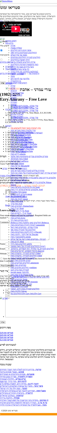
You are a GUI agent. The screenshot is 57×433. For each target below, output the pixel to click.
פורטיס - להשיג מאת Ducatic (22, 142)
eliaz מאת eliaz (17, 201)
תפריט (5, 298)
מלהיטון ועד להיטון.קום (20, 79)
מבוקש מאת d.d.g (18, 218)
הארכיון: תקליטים (18, 112)
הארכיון (8, 109)
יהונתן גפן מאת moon (19, 199)
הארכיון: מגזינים (17, 114)
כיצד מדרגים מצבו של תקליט (22, 67)
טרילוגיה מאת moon (19, 196)
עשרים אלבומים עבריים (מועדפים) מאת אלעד (29, 156)
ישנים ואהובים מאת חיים (21, 260)
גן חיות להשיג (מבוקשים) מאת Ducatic (26, 232)
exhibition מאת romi (19, 286)
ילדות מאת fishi (17, 149)
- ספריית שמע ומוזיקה (16, 376)
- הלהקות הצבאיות (13, 379)
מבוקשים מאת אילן (18, 265)
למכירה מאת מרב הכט (20, 270)
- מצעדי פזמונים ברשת (12, 372)
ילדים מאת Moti (17, 241)
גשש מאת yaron (17, 135)
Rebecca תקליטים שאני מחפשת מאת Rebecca (30, 222)
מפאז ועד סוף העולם (19, 55)
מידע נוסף (9, 43)
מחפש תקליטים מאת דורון (21, 244)
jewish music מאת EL (20, 272)
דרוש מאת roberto (18, 154)
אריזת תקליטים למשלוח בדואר (23, 62)
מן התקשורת (16, 81)
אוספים (14, 105)
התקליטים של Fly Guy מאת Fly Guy (26, 293)
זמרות (13, 86)
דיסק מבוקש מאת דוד (19, 220)
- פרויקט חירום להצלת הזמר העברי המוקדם (20, 369)
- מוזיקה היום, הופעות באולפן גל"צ (19, 384)
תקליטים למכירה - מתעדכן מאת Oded (26, 256)
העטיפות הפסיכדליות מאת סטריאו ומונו (27, 133)
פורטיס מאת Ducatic (19, 140)
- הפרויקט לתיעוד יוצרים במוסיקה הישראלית (23, 391)
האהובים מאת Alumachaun (22, 206)
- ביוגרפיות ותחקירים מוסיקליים (16, 393)
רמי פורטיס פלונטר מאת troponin (24, 282)
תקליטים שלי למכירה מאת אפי (23, 230)
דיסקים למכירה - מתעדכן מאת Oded (26, 253)
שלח (2, 322)
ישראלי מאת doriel (18, 152)
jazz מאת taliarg (17, 163)
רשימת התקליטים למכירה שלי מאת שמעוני (28, 246)
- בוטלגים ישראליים (12, 395)
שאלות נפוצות (16, 48)
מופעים (13, 97)
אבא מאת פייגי (17, 204)
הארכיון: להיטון (17, 121)
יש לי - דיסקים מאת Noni (21, 213)
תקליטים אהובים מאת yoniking (24, 267)
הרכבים (14, 90)
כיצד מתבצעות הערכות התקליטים (24, 64)
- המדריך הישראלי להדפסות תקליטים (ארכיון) (23, 402)
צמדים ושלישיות (17, 93)
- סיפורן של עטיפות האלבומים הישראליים (21, 386)
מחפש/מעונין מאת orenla (21, 237)
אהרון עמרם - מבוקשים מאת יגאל (24, 227)
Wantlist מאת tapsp (19, 192)
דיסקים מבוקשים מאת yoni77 (23, 258)
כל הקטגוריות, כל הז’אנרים (21, 107)
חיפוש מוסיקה (10, 41)
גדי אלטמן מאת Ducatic (20, 137)
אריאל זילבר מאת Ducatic (21, 147)
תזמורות (14, 102)
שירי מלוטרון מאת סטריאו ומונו (23, 130)
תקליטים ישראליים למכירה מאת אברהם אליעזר (30, 277)
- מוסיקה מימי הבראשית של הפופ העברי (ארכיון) (24, 400)
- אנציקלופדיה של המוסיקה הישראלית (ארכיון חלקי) (23, 405)
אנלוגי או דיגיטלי (17, 74)
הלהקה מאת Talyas (19, 291)
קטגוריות (8, 83)
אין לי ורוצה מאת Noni (20, 211)
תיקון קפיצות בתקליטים (20, 60)
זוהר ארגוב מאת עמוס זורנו (21, 284)
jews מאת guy (17, 168)
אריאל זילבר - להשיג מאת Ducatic (24, 234)
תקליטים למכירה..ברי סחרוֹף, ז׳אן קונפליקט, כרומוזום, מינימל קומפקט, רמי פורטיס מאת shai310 (32, 250)
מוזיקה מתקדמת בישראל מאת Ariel (25, 187)
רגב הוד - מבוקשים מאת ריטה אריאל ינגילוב (28, 239)
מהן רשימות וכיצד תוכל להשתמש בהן (26, 128)
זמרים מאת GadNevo (19, 161)
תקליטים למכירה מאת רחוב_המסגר (25, 289)
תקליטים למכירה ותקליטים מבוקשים (25, 57)
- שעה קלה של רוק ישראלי (13, 388)
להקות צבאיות (16, 95)
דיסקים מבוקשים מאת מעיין (22, 215)
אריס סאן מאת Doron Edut (22, 275)
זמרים (13, 88)
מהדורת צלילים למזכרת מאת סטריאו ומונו (27, 170)
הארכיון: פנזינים (17, 119)
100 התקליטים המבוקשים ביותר (24, 52)
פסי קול (14, 100)
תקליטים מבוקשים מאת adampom (25, 263)
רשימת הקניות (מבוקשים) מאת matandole (28, 225)
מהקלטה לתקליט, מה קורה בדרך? (24, 71)
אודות (13, 45)
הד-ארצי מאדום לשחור (20, 69)
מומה (13, 76)
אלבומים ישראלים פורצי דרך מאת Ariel (27, 189)
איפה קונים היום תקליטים (21, 50)
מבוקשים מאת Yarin (19, 279)
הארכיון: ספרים (17, 116)
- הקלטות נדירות (9, 398)
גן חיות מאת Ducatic (19, 144)
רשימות (8, 126)
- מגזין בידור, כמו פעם (13, 381)
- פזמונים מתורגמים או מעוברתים (17, 374)
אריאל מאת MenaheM (20, 166)
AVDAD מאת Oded (19, 159)
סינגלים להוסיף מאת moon (21, 194)
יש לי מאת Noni (17, 208)
